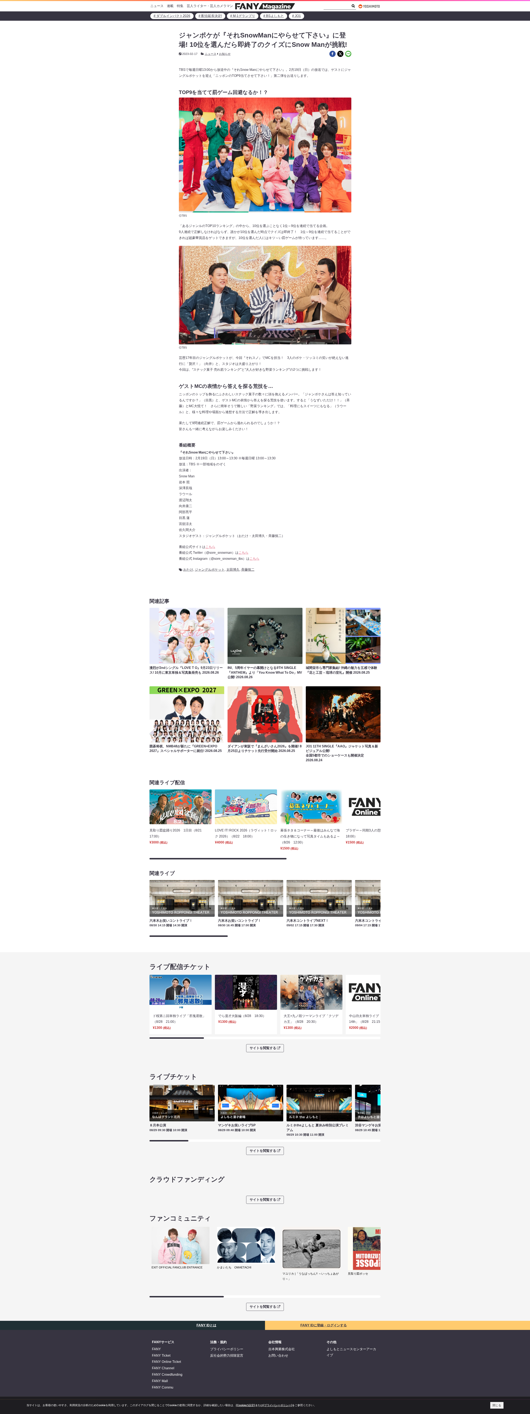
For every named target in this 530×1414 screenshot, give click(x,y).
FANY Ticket (161, 1355)
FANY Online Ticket (166, 1361)
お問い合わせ (278, 1355)
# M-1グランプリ (242, 16)
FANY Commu (162, 1387)
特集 (180, 6)
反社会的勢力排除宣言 (226, 1355)
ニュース (157, 6)
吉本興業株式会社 (281, 1349)
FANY (156, 1349)
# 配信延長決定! (210, 16)
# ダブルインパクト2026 (172, 16)
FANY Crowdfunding (167, 1374)
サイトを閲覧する (263, 1048)
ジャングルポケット (210, 569)
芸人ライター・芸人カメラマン (210, 6)
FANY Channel (163, 1368)
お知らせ (225, 53)
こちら (210, 547)
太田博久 (233, 569)
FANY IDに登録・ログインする (323, 1325)
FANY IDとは (206, 1325)
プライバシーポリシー (226, 1349)
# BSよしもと (273, 16)
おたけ (188, 569)
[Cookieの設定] (245, 1405)
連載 (170, 6)
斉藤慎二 (247, 569)
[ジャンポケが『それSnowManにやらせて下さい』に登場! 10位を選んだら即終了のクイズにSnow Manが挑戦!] (332, 54)
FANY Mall (160, 1381)
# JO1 (296, 16)
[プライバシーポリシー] (277, 1405)
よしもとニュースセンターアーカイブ (351, 1352)
